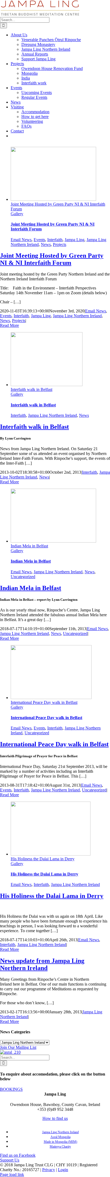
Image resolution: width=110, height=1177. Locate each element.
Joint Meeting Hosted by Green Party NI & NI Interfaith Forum (51, 259)
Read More (9, 325)
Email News (21, 239)
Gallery (17, 213)
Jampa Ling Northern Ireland (77, 315)
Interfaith (54, 239)
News (46, 244)
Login (63, 1169)
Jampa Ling (74, 239)
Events (39, 239)
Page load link (12, 1174)
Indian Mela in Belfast (29, 546)
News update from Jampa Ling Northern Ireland (42, 964)
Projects (59, 244)
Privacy (48, 1169)
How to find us (55, 1118)
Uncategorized (23, 576)
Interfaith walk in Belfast (31, 389)
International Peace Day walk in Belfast (44, 702)
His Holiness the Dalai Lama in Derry (42, 859)
